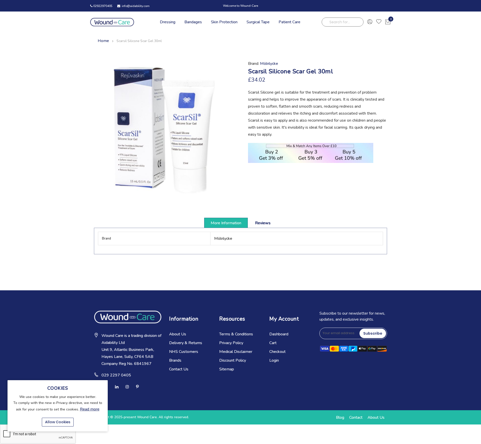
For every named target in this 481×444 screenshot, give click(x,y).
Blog (340, 417)
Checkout (277, 351)
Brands (175, 360)
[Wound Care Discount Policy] (310, 161)
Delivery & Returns (185, 343)
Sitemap (226, 369)
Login (274, 360)
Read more (89, 409)
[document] (58, 405)
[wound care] (112, 22)
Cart (273, 343)
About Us (177, 334)
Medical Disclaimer (235, 351)
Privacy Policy (231, 343)
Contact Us (178, 369)
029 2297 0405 (116, 375)
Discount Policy (232, 360)
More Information (226, 223)
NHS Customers (183, 351)
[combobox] (343, 22)
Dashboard (278, 334)
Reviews (263, 223)
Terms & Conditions (236, 334)
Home (103, 41)
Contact (356, 417)
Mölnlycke (269, 63)
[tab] (226, 223)
